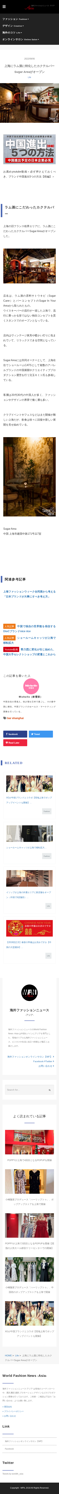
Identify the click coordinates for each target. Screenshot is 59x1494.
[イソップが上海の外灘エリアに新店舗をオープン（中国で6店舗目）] (29, 878)
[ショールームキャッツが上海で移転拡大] (29, 833)
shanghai (18, 718)
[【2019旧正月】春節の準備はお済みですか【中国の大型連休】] (29, 928)
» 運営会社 (7, 1407)
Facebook (38, 1061)
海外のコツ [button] (11, 32)
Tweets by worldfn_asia (12, 1474)
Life (29, 77)
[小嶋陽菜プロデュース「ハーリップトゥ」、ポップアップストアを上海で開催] (29, 1181)
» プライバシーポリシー (13, 1411)
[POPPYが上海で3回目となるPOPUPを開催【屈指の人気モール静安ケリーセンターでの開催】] (29, 1225)
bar (9, 718)
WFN (22, 1488)
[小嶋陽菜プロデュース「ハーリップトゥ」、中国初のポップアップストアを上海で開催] (29, 1269)
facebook (13, 734)
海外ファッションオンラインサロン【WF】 (30, 1056)
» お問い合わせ (9, 1416)
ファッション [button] (14, 19)
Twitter (49, 1061)
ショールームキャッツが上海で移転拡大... (26, 847)
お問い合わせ (46, 1066)
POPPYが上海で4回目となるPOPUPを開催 (29, 1160)
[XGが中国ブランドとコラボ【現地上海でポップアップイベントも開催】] (29, 783)
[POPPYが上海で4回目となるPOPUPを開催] (29, 1142)
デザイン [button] (12, 25)
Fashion (47, 811)
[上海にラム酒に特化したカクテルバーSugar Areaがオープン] (29, 103)
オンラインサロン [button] (19, 39)
